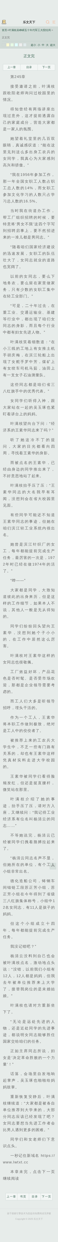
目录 (29, 67)
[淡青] (25, 45)
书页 (23, 1196)
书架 (4, 22)
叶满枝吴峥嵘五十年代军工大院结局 (30, 30)
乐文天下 (29, 22)
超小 (33, 45)
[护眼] (12, 45)
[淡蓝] (16, 45)
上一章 (11, 67)
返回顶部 (53, 866)
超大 (52, 45)
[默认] (3, 45)
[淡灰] (20, 45)
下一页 (46, 67)
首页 (4, 30)
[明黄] (8, 45)
